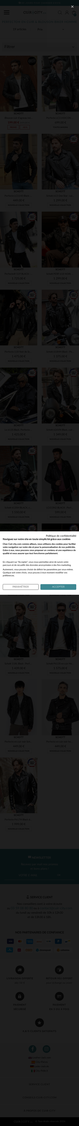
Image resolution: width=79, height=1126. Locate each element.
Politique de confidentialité (61, 536)
